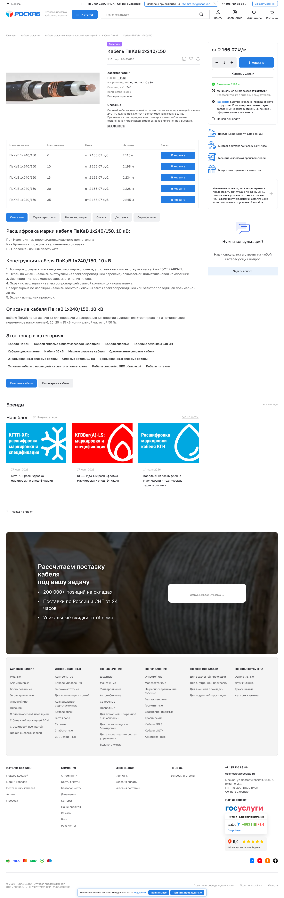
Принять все (159, 892)
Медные (15, 676)
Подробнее (140, 892)
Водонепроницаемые (159, 711)
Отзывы (66, 813)
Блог (64, 819)
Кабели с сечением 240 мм (153, 344)
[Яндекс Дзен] (275, 860)
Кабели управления (68, 682)
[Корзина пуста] (272, 15)
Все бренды (270, 404)
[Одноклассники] (267, 860)
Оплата (101, 217)
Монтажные (108, 682)
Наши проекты (71, 806)
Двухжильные (244, 682)
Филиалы (122, 775)
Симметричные (65, 736)
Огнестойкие (19, 701)
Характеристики (44, 217)
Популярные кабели (55, 383)
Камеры (66, 800)
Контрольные (64, 676)
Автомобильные (110, 695)
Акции (10, 794)
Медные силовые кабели (86, 351)
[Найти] (201, 14)
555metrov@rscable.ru (196, 3)
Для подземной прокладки (208, 695)
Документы (68, 794)
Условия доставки (128, 788)
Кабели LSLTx (154, 730)
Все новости (190, 417)
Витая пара (62, 718)
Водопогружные (110, 744)
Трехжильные (244, 689)
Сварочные (107, 701)
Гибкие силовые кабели (26, 732)
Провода (12, 800)
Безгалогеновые (155, 699)
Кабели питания (158, 366)
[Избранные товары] (254, 15)
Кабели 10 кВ (54, 351)
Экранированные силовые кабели (33, 358)
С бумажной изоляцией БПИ (29, 720)
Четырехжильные (246, 695)
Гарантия (223, 101)
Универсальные (110, 689)
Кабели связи (64, 711)
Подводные (107, 707)
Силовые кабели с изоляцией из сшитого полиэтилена (47, 366)
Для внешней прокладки (206, 689)
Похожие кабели (21, 383)
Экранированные (22, 695)
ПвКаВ (122, 77)
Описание (17, 217)
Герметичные (154, 705)
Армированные (155, 736)
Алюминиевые (19, 682)
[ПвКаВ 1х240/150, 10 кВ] (53, 88)
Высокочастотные (67, 689)
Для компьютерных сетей (72, 695)
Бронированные (21, 689)
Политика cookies (251, 885)
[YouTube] (259, 860)
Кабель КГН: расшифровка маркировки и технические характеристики (163, 480)
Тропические (154, 718)
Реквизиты (68, 825)
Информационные (68, 668)
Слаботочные (64, 730)
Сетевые (60, 724)
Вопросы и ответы (183, 775)
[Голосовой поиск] (192, 14)
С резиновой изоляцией (26, 726)
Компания (68, 767)
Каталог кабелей (18, 767)
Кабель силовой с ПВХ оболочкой (116, 366)
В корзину (178, 155)
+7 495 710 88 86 (233, 3)
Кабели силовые (117, 344)
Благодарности (71, 788)
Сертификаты (146, 217)
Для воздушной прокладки (208, 676)
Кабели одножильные (24, 351)
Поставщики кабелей (20, 788)
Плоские (16, 707)
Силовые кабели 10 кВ (78, 358)
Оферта (273, 885)
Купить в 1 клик (242, 73)
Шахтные (106, 676)
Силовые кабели (22, 668)
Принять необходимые (187, 892)
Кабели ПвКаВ (18, 344)
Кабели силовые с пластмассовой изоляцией (67, 344)
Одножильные (244, 676)
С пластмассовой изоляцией (29, 714)
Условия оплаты (126, 781)
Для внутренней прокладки (209, 682)
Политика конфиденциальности (214, 885)
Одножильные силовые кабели (131, 351)
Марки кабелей (16, 781)
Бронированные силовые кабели (124, 358)
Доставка (121, 217)
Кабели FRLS (153, 724)
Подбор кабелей (17, 775)
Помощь (177, 767)
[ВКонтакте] (252, 860)
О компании (69, 775)
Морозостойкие (155, 682)
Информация (125, 767)
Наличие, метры (76, 217)
